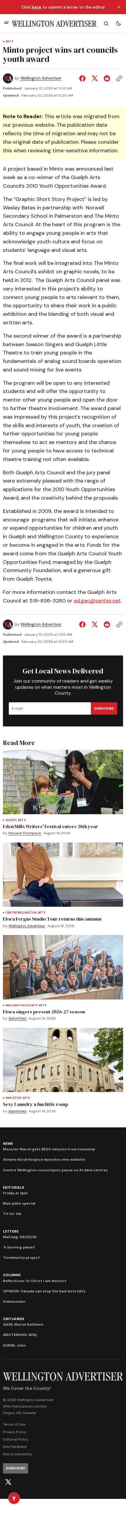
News (8, 1143)
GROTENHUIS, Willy (20, 1334)
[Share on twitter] (94, 78)
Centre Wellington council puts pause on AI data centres (55, 1170)
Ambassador (14, 1301)
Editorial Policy (15, 1439)
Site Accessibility (17, 1454)
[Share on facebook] (83, 78)
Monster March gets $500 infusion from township (49, 1149)
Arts (9, 41)
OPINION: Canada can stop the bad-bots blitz (44, 1291)
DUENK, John (14, 1345)
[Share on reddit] (107, 78)
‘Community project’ (21, 1257)
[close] (119, 7)
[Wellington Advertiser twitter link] (8, 1482)
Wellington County (22, 1005)
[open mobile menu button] (6, 23)
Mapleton (13, 1098)
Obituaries (13, 1319)
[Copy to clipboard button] (118, 78)
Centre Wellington (21, 912)
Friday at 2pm (15, 1193)
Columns (11, 1275)
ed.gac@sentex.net (97, 600)
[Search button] (106, 23)
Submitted (17, 1018)
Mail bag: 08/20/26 (20, 1237)
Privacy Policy (14, 1432)
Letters (10, 1231)
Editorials (13, 1187)
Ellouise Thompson (24, 833)
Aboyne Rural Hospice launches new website (44, 1159)
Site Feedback (15, 1446)
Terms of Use (14, 1424)
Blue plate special (19, 1203)
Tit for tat (12, 1213)
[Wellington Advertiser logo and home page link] (54, 24)
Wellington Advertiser (41, 78)
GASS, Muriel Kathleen (23, 1324)
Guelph (11, 820)
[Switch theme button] (118, 23)
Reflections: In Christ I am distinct (34, 1281)
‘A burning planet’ (19, 1247)
